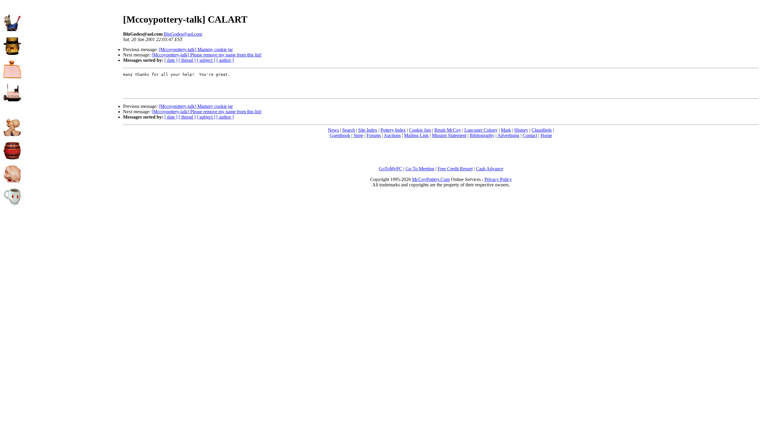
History (521, 130)
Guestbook (340, 135)
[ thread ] (187, 60)
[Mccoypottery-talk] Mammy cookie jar (196, 49)
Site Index (367, 130)
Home (546, 135)
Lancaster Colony (481, 130)
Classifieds (542, 130)
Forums (374, 135)
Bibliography (482, 135)
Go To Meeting (419, 168)
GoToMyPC (390, 168)
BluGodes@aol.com (183, 34)
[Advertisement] (72, 44)
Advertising (508, 135)
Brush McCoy (447, 130)
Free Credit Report (455, 168)
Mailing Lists (416, 135)
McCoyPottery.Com (431, 179)
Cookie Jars (420, 130)
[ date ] (170, 60)
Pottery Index (393, 130)
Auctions (392, 135)
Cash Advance (489, 168)
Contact (530, 135)
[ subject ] (206, 60)
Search (348, 130)
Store (358, 135)
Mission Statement (449, 135)
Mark (506, 130)
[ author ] (225, 60)
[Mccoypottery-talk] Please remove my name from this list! (207, 54)
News (333, 130)
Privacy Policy (498, 179)
